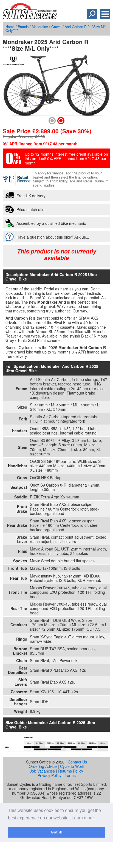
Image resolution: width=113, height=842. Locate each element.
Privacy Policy (49, 775)
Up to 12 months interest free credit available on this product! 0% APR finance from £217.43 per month (66, 158)
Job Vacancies (42, 771)
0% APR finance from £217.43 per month (40, 143)
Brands (23, 26)
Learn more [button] (83, 818)
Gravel (56, 26)
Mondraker (40, 26)
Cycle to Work (72, 766)
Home (10, 26)
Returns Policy (70, 771)
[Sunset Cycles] (30, 17)
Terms (70, 775)
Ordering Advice (43, 766)
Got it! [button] (57, 832)
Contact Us (77, 762)
